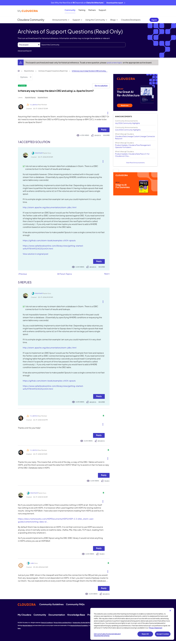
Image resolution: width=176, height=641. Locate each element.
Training (81, 10)
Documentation (56, 614)
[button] (107, 112)
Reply (103, 129)
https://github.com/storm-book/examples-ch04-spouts (49, 240)
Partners (92, 10)
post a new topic (114, 62)
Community (70, 10)
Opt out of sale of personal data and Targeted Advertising (107, 635)
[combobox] (82, 44)
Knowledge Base (76, 614)
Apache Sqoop (30, 97)
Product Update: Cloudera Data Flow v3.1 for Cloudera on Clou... (132, 155)
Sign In (154, 20)
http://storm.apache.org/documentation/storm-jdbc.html (49, 207)
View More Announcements (135, 163)
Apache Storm (43, 97)
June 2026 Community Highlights (128, 130)
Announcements (59, 19)
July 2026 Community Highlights (127, 123)
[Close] (170, 610)
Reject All (145, 634)
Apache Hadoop (27, 625)
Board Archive (29, 71)
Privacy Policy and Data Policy (63, 622)
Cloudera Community (30, 19)
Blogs (113, 19)
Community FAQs (75, 604)
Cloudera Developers (130, 19)
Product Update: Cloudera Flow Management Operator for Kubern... (133, 146)
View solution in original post (35, 254)
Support (102, 10)
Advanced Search (25, 51)
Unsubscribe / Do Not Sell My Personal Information (87, 622)
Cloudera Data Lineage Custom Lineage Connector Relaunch (135, 137)
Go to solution (101, 85)
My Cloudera (24, 614)
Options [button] (24, 77)
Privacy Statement (155, 628)
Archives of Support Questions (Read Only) (53, 71)
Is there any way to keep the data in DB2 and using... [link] (89, 71)
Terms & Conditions (47, 622)
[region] (132, 624)
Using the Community (95, 19)
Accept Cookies (163, 634)
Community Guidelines (51, 604)
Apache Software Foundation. (79, 625)
